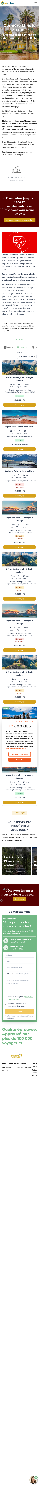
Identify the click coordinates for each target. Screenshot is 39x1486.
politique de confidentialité (16, 748)
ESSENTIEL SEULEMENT (24, 722)
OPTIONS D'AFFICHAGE (19, 754)
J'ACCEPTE (19, 759)
